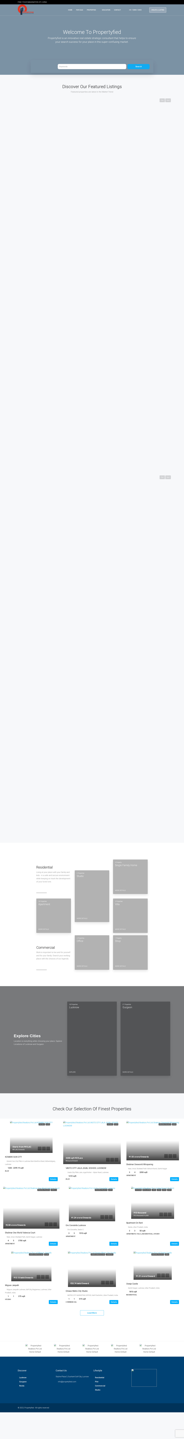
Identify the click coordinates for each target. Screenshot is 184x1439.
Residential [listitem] (99, 1378)
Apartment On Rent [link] (134, 1223)
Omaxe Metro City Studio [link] (77, 1291)
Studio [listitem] (97, 1390)
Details (53, 1179)
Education (106, 10)
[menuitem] (134, 10)
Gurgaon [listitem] (23, 1382)
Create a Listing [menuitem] (157, 10)
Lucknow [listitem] (22, 1378)
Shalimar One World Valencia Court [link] (20, 1233)
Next (168, 100)
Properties (91, 10)
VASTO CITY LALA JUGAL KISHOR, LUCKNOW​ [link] (86, 1168)
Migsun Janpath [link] (12, 1285)
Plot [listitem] (96, 1382)
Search (138, 66)
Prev (162, 100)
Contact (117, 10)
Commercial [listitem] (100, 1386)
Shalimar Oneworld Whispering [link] (139, 1164)
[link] (31, 1137)
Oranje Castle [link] (132, 1284)
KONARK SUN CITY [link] (13, 1157)
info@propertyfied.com (67, 1382)
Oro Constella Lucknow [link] (76, 1225)
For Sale (79, 10)
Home (70, 10)
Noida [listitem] (21, 1386)
